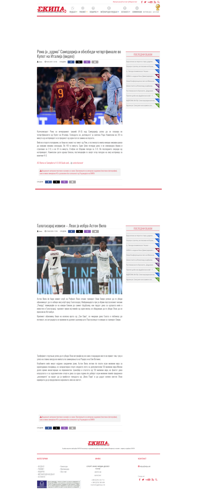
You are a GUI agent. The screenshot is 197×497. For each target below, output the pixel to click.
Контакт (125, 2)
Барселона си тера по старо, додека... (140, 62)
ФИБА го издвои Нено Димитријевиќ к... (140, 76)
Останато (125, 12)
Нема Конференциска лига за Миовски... (141, 81)
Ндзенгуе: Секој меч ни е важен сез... (139, 105)
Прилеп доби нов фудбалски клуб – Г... (140, 96)
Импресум (117, 2)
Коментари (64, 466)
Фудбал (73, 12)
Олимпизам (137, 12)
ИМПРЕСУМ (98, 472)
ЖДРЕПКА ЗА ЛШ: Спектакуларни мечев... (141, 101)
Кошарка (93, 12)
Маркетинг (133, 2)
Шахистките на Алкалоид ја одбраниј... (140, 86)
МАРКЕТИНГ (98, 475)
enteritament (78, 162)
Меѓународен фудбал (109, 12)
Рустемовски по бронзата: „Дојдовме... (140, 91)
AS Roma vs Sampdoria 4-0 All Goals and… (53, 162)
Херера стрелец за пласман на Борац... (140, 66)
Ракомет (82, 12)
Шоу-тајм (156, 12)
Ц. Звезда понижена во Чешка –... (138, 71)
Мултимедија (147, 12)
